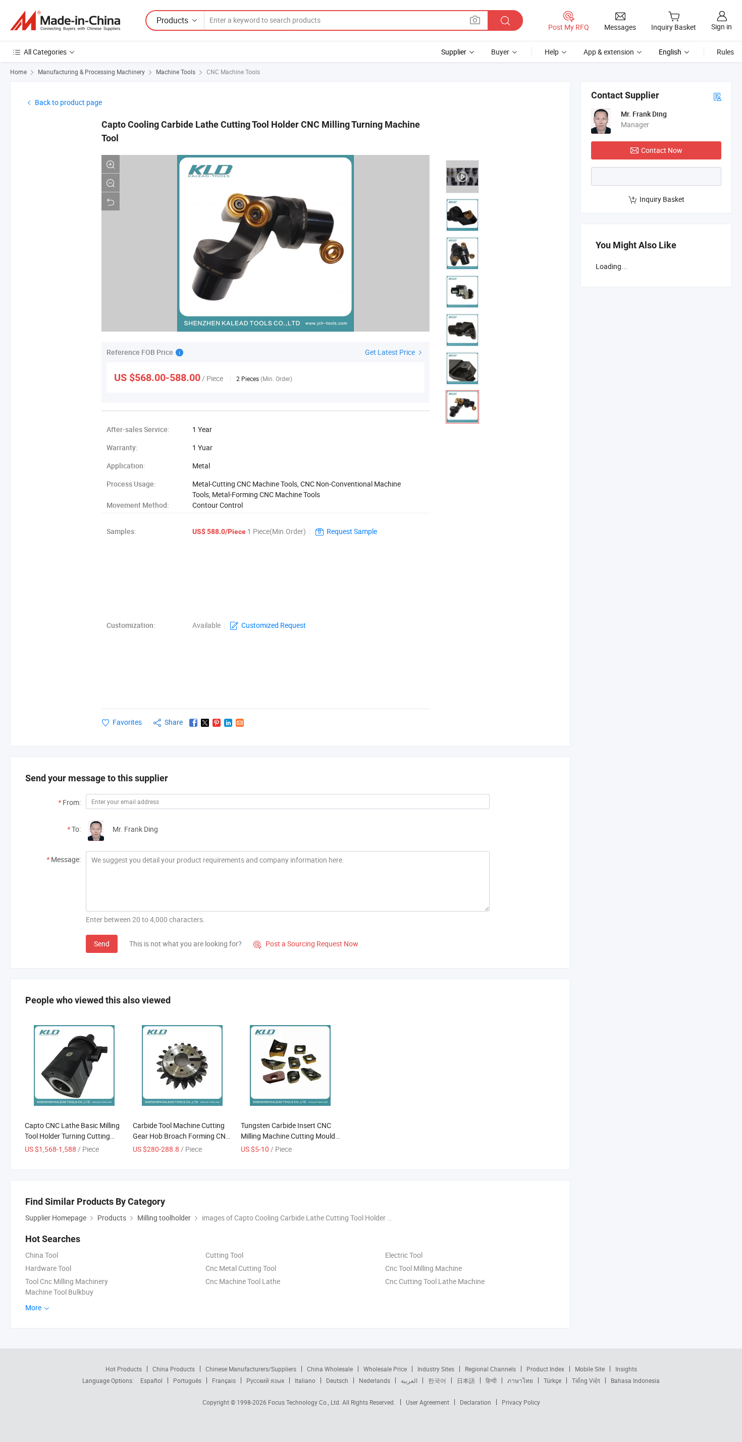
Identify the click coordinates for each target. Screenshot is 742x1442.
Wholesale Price (385, 1369)
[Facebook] (193, 723)
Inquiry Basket (662, 199)
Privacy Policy (521, 1402)
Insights (626, 1369)
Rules (725, 52)
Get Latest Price (390, 352)
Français (224, 1380)
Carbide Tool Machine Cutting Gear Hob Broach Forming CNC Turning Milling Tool (181, 1135)
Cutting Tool (224, 1255)
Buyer (500, 52)
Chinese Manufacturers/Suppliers (250, 1369)
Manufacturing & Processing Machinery (91, 72)
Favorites (127, 722)
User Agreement (427, 1402)
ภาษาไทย (520, 1380)
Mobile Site (590, 1369)
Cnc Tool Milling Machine (423, 1268)
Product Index (545, 1369)
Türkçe (552, 1380)
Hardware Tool (48, 1268)
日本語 (466, 1380)
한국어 (437, 1380)
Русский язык (265, 1380)
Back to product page (68, 102)
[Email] (240, 723)
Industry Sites (435, 1369)
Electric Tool (403, 1255)
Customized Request (273, 625)
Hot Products (123, 1369)
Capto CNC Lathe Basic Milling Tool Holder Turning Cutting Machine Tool (72, 1135)
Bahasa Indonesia (635, 1380)
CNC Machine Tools (233, 72)
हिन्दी (491, 1380)
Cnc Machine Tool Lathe (242, 1281)
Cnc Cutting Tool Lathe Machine (435, 1281)
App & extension (609, 52)
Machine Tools (175, 72)
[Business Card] (717, 96)
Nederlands (374, 1380)
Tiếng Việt (586, 1380)
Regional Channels (490, 1369)
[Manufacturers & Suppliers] (65, 20)
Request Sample (352, 531)
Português (187, 1380)
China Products (173, 1369)
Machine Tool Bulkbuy (59, 1292)
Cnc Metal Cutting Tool (240, 1268)
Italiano (305, 1380)
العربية (409, 1380)
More (34, 1307)
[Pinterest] (217, 723)
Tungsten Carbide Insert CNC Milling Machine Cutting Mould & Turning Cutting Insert (288, 1135)
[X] (205, 723)
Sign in (721, 26)
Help (552, 52)
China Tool (41, 1255)
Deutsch (337, 1380)
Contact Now (661, 150)
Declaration (475, 1402)
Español (151, 1380)
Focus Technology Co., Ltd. (305, 1402)
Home (18, 72)
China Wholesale (330, 1369)
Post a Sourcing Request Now (305, 943)
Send (102, 943)
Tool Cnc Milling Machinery (66, 1281)
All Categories (45, 52)
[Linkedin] (228, 723)
